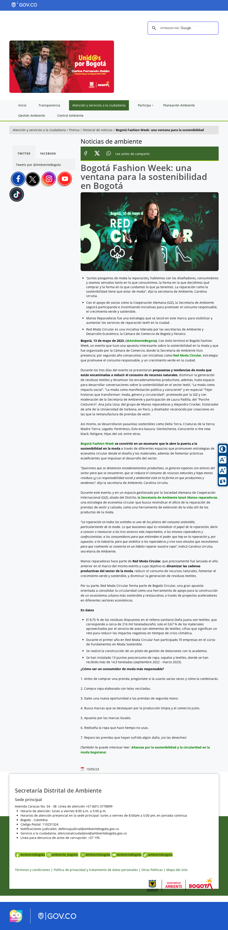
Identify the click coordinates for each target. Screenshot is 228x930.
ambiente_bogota (65, 854)
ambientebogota (160, 854)
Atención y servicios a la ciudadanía (39, 130)
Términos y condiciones (32, 870)
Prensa (74, 130)
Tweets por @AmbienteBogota (38, 165)
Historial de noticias (97, 130)
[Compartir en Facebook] (86, 153)
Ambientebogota (98, 854)
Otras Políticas (152, 870)
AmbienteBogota (32, 854)
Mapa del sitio (176, 870)
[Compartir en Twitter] (97, 153)
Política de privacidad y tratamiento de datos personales (96, 870)
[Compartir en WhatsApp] (109, 153)
